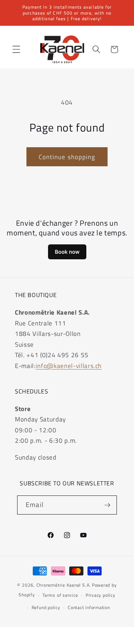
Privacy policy (100, 595)
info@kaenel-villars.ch (69, 365)
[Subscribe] (107, 505)
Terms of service (60, 595)
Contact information (89, 607)
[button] (16, 49)
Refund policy (46, 607)
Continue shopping (67, 156)
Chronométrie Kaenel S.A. (63, 585)
